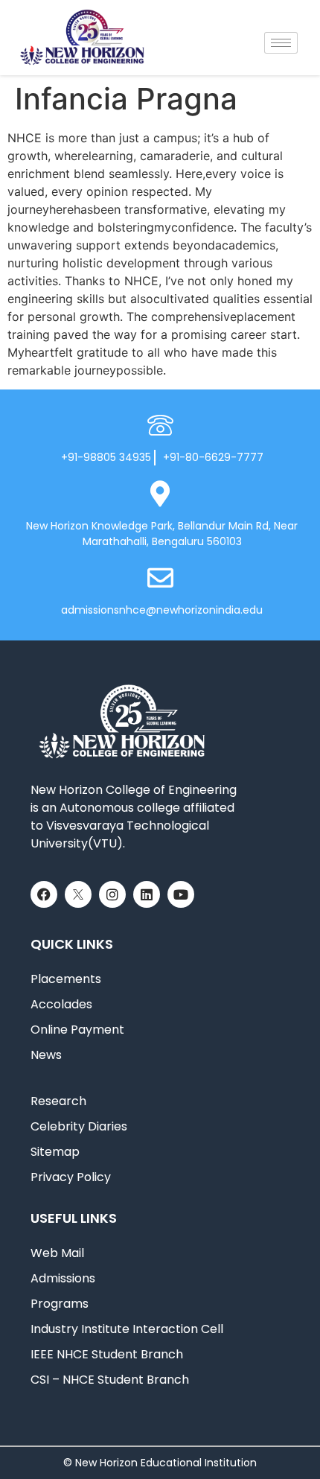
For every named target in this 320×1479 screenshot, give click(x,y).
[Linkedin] (146, 894)
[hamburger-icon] (281, 43)
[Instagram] (112, 894)
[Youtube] (180, 894)
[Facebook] (44, 894)
